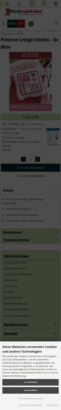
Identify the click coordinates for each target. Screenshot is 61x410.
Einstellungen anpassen (30, 398)
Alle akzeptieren (30, 382)
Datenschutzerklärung (30, 405)
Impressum (53, 405)
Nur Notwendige (30, 390)
